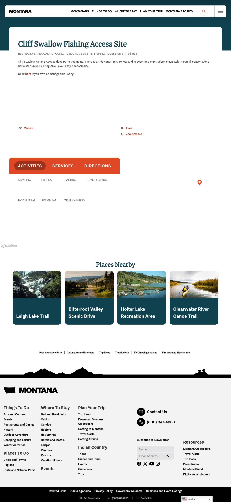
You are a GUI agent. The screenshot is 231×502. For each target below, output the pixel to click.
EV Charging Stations (146, 352)
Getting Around (88, 439)
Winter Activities (14, 445)
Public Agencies (80, 491)
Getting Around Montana (81, 352)
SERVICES (63, 165)
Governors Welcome (129, 491)
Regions (9, 464)
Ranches (46, 450)
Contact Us (157, 411)
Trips (81, 474)
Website (28, 128)
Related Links (57, 491)
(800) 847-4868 (161, 422)
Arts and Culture (14, 414)
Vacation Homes (51, 460)
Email (129, 128)
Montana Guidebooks (197, 448)
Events (8, 419)
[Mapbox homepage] (9, 246)
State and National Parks (19, 470)
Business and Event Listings (164, 491)
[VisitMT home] (20, 11)
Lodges (45, 445)
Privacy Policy (103, 491)
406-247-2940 (134, 134)
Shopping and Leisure (18, 440)
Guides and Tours (89, 459)
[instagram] (158, 464)
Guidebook (85, 469)
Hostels (46, 429)
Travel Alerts (122, 352)
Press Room (191, 464)
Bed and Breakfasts (53, 414)
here (28, 74)
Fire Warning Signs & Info (176, 352)
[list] (64, 198)
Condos (46, 424)
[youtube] (151, 464)
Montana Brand (193, 469)
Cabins (45, 419)
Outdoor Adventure (16, 434)
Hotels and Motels (53, 440)
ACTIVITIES (30, 165)
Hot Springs (48, 434)
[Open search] (204, 11)
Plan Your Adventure (50, 352)
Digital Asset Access (196, 474)
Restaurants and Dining (19, 424)
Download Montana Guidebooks (90, 421)
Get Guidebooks (92, 498)
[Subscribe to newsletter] (168, 456)
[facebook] (139, 464)
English (191, 499)
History (8, 429)
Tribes (82, 453)
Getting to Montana (90, 429)
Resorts (46, 455)
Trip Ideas (105, 352)
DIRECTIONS (97, 165)
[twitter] (145, 464)
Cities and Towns (15, 459)
